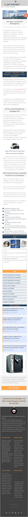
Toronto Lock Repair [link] (8, 294)
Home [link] (2, 6)
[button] (15, 1)
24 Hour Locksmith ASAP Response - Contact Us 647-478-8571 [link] (15, 74)
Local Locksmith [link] (7, 291)
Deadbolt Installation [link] (9, 302)
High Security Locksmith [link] (10, 296)
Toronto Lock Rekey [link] (8, 288)
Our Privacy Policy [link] (14, 506)
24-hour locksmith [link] (18, 89)
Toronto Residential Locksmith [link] (11, 280)
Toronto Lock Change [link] (9, 285)
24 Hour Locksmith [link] (8, 299)
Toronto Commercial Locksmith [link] (12, 277)
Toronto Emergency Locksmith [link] (11, 275)
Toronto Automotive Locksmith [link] (11, 283)
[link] (26, 15)
